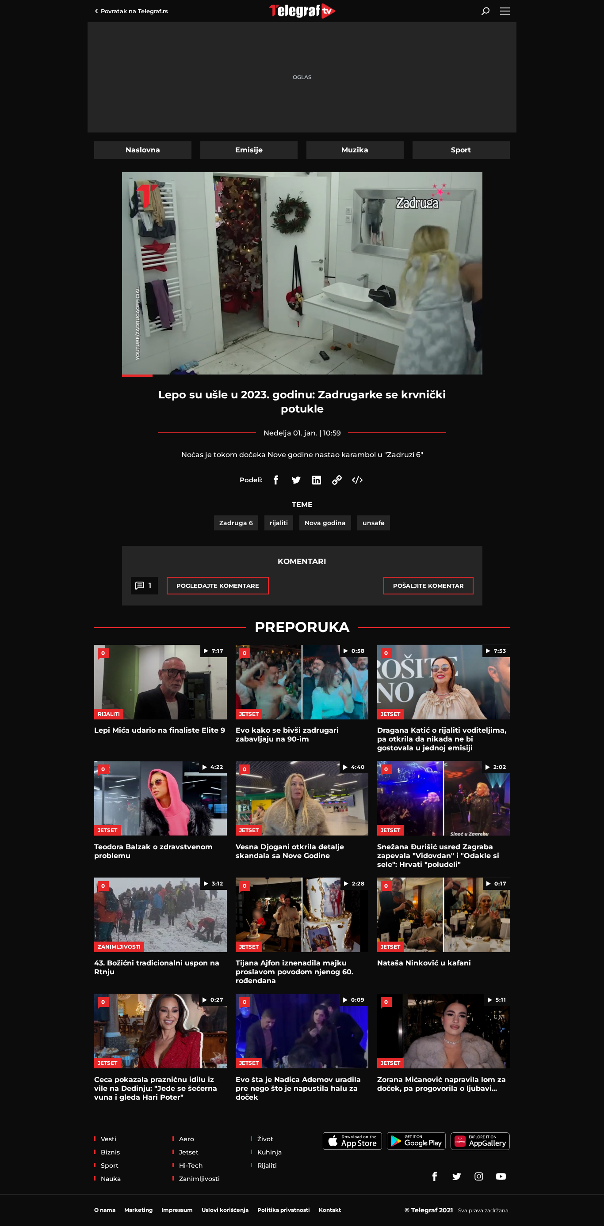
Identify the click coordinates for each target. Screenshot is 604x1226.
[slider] (302, 376)
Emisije (249, 150)
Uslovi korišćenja (225, 1210)
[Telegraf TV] (501, 1176)
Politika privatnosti (283, 1210)
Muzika (354, 150)
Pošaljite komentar (428, 585)
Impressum (177, 1210)
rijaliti (279, 523)
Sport (461, 150)
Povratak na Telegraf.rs (134, 11)
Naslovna (143, 150)
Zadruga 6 (236, 523)
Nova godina (325, 523)
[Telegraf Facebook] (434, 1176)
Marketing (138, 1210)
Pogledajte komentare (217, 585)
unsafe (374, 523)
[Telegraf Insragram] (479, 1176)
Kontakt (330, 1210)
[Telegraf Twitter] (457, 1176)
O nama (104, 1210)
